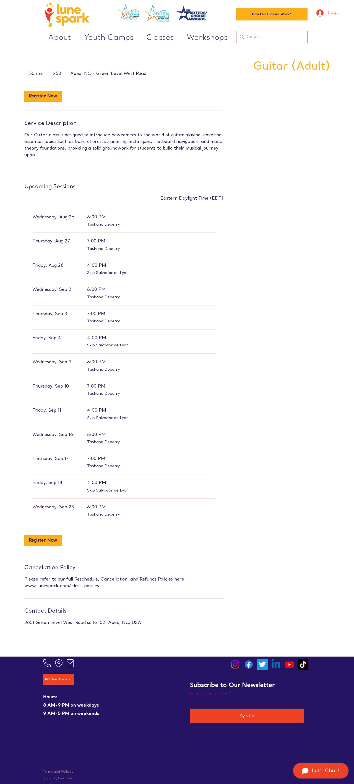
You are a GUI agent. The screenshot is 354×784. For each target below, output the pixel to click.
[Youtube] (289, 664)
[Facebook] (248, 664)
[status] (191, 198)
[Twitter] (262, 664)
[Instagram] (235, 664)
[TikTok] (303, 664)
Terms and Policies (58, 772)
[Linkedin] (275, 664)
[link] (43, 96)
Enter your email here (208, 693)
